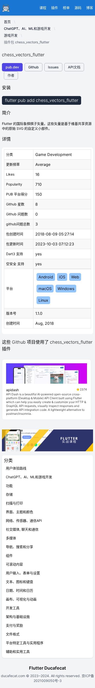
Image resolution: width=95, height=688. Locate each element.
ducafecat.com (13, 676)
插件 (54, 8)
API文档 (74, 67)
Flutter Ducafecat (47, 668)
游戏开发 (11, 35)
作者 (11, 75)
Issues (53, 67)
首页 (7, 22)
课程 (42, 8)
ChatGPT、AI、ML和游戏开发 (27, 28)
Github (33, 67)
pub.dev (12, 67)
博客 (89, 8)
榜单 (66, 8)
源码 (78, 8)
